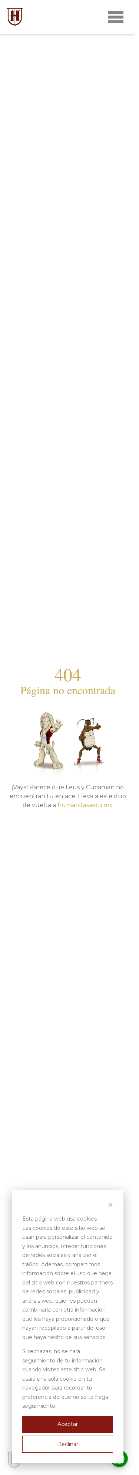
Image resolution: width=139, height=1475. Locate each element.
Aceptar (67, 1424)
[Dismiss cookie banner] (110, 1204)
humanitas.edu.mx (85, 805)
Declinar (67, 1444)
